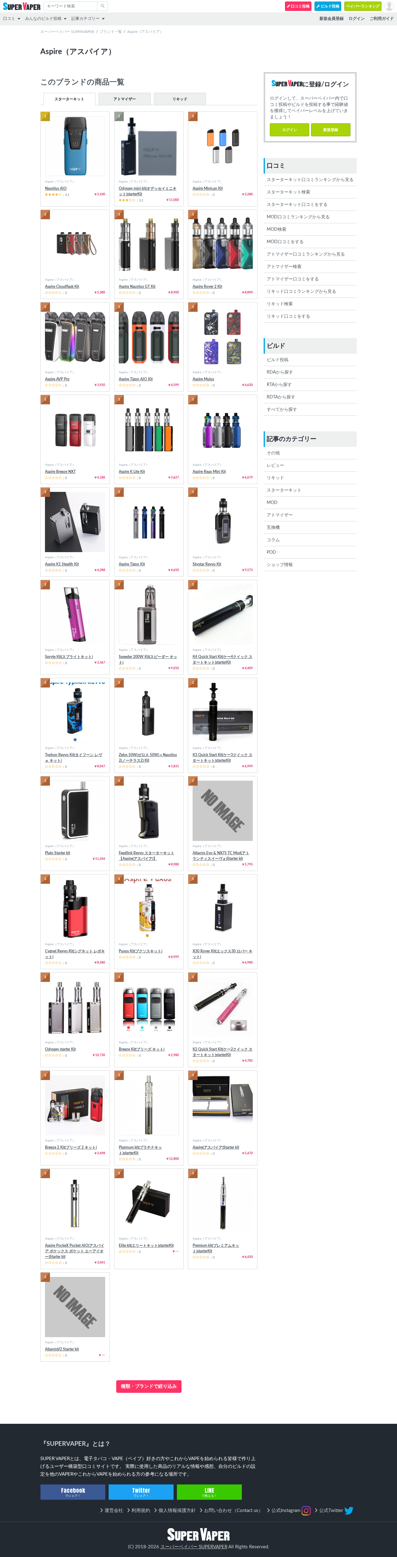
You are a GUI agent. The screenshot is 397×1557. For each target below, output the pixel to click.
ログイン (289, 130)
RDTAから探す (281, 397)
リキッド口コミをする (288, 316)
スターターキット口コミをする (297, 204)
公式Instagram (286, 1510)
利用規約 (141, 1510)
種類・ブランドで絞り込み (149, 1386)
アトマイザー (125, 99)
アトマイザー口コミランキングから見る (306, 254)
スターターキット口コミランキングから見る (310, 180)
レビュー (275, 465)
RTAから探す (279, 385)
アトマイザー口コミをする (293, 279)
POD (271, 552)
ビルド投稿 (329, 6)
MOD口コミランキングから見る (298, 217)
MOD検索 (276, 229)
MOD (272, 503)
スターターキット (69, 99)
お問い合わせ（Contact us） (233, 1510)
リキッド (179, 99)
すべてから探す (282, 409)
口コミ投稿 (300, 6)
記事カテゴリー (85, 19)
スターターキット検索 (288, 192)
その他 (273, 453)
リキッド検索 (280, 304)
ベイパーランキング (363, 6)
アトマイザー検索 (284, 267)
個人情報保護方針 (177, 1510)
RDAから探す (280, 372)
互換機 (273, 527)
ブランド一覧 (111, 32)
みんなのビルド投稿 (43, 19)
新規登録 (330, 130)
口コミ (9, 19)
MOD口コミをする (285, 242)
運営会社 (114, 1510)
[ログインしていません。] (389, 6)
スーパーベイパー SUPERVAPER (67, 32)
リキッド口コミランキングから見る (301, 291)
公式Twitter (331, 1510)
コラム (273, 540)
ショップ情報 (280, 565)
